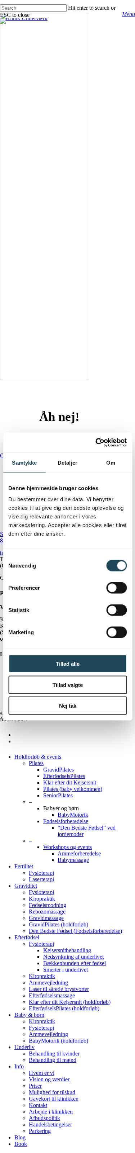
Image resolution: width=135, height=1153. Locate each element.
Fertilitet (23, 866)
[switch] (116, 588)
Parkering (40, 1131)
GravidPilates (58, 770)
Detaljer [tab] (67, 462)
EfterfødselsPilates (64, 776)
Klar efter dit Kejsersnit (69, 782)
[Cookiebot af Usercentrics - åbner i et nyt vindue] (96, 442)
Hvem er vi (41, 1073)
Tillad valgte (68, 685)
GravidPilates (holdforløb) (58, 924)
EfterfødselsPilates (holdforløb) (64, 1008)
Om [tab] (110, 462)
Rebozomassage (47, 911)
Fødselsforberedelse (65, 821)
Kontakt (38, 1105)
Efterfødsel (26, 937)
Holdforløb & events (37, 757)
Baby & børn (29, 1015)
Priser (35, 1086)
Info (19, 1066)
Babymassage (73, 860)
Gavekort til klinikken (53, 1099)
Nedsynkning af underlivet (73, 957)
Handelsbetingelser (50, 1124)
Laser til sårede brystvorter (59, 989)
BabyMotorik (73, 815)
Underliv (24, 1047)
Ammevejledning (48, 982)
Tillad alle (68, 664)
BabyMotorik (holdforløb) (58, 1041)
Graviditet (25, 886)
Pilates (36, 763)
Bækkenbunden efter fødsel (74, 963)
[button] (128, 14)
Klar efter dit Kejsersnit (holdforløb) (70, 1002)
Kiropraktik (42, 899)
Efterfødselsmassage (52, 995)
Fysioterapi (41, 873)
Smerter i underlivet (65, 970)
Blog (20, 1137)
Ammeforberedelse (79, 853)
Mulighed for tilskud (52, 1092)
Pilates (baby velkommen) (72, 789)
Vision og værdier (49, 1079)
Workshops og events (67, 847)
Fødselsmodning (47, 905)
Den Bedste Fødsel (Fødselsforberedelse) (75, 931)
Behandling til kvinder (54, 1053)
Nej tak (67, 706)
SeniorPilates (58, 795)
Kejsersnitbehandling (67, 950)
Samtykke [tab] (24, 462)
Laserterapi (41, 879)
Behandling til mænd (52, 1060)
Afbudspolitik (44, 1118)
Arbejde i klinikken (51, 1112)
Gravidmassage (46, 918)
